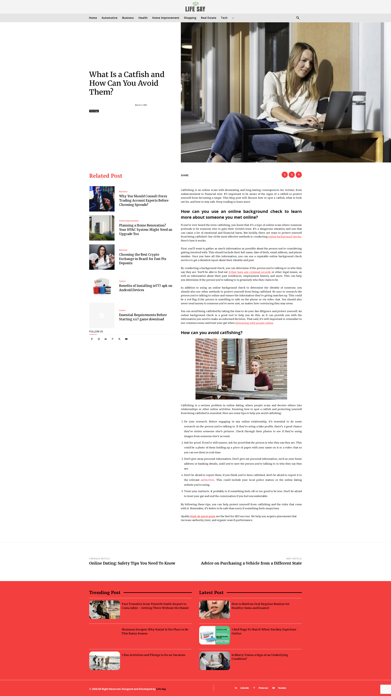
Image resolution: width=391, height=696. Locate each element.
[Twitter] (119, 339)
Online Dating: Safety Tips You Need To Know (132, 563)
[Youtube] (126, 339)
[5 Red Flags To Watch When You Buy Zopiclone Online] (214, 635)
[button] (298, 18)
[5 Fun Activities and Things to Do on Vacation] (104, 661)
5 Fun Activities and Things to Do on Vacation (153, 655)
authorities (207, 479)
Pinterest (263, 688)
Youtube (282, 688)
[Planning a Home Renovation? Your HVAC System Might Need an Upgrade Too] (102, 228)
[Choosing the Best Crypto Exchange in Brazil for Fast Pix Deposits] (102, 257)
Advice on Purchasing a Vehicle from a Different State (251, 563)
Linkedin (244, 688)
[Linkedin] (105, 339)
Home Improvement (129, 221)
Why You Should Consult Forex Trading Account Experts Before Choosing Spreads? (143, 200)
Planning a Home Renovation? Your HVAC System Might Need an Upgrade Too (145, 229)
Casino (122, 281)
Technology (94, 111)
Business (123, 192)
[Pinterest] (112, 339)
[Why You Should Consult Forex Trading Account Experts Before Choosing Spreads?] (102, 199)
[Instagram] (98, 339)
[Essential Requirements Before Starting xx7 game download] (102, 315)
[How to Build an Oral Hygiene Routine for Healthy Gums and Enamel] (214, 609)
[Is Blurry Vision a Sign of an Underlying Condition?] (214, 661)
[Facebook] (92, 339)
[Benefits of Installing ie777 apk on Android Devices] (102, 286)
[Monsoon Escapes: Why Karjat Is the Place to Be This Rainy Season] (104, 635)
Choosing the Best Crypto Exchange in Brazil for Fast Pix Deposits (142, 259)
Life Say (161, 689)
